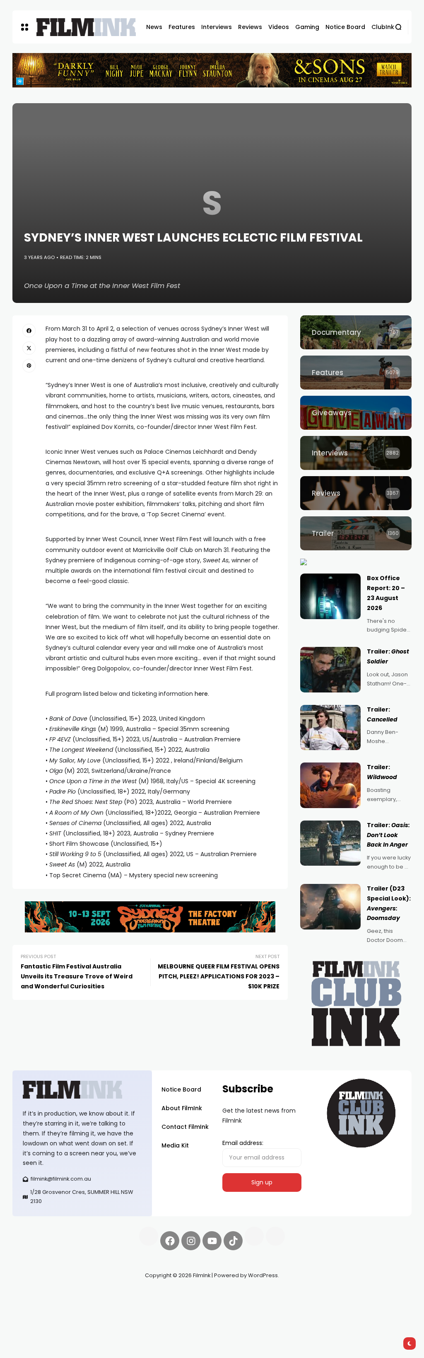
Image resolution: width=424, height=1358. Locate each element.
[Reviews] (356, 493)
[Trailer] (356, 533)
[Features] (356, 373)
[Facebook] (169, 1240)
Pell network (80, 1295)
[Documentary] (356, 332)
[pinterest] (29, 365)
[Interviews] (356, 453)
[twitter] (29, 348)
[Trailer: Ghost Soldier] (330, 669)
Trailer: (388, 835)
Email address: (242, 1143)
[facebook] (29, 330)
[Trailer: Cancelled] (330, 727)
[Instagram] (190, 1240)
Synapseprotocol (36, 1295)
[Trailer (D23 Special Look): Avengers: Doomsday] (330, 907)
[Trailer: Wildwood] (330, 785)
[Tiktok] (233, 1240)
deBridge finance (67, 1305)
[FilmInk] (86, 27)
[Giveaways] (356, 413)
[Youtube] (212, 1240)
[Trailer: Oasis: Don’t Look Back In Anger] (330, 843)
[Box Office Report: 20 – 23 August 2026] (330, 596)
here (201, 694)
